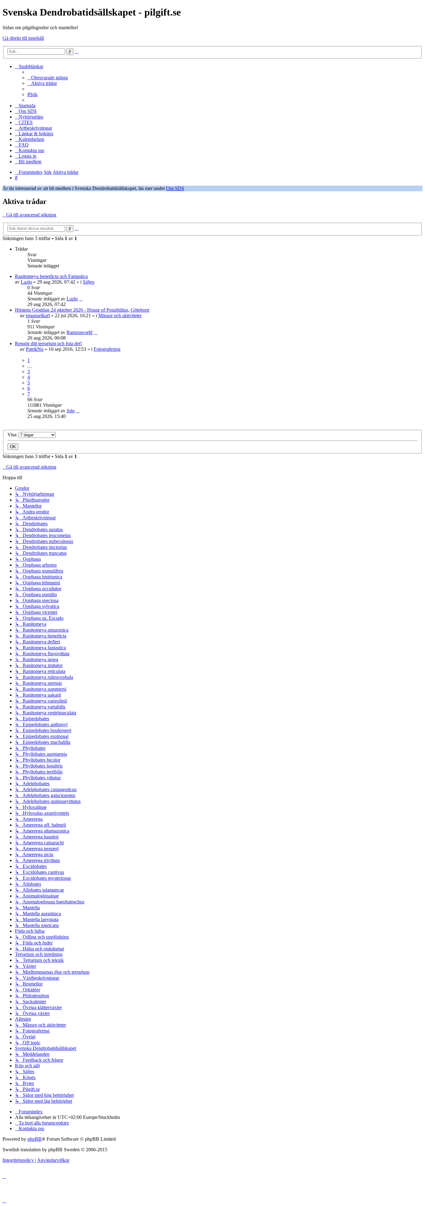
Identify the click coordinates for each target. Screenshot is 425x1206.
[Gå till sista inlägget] (81, 298)
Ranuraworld (79, 332)
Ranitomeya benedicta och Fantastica (51, 276)
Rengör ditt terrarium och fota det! (48, 343)
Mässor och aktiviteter (120, 315)
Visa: (13, 434)
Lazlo (26, 282)
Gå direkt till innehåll (23, 38)
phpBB (34, 1139)
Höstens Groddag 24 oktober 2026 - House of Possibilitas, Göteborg (82, 310)
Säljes (88, 282)
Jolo (71, 410)
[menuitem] (47, 77)
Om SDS (175, 188)
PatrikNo (35, 349)
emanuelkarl (38, 315)
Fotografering (107, 349)
